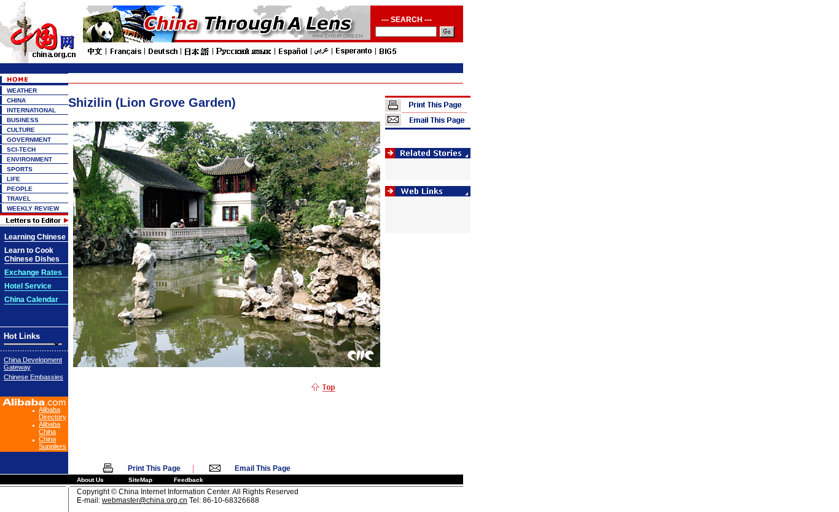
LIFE (13, 179)
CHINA (16, 100)
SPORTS (20, 169)
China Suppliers (52, 442)
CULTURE (21, 129)
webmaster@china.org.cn (144, 500)
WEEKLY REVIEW (33, 208)
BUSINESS (23, 120)
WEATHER (22, 90)
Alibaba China (49, 428)
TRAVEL (19, 198)
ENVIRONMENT (29, 159)
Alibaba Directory (52, 413)
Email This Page (263, 468)
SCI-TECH (21, 149)
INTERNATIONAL (31, 110)
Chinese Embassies (33, 377)
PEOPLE (20, 188)
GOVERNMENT (29, 139)
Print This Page (154, 468)
